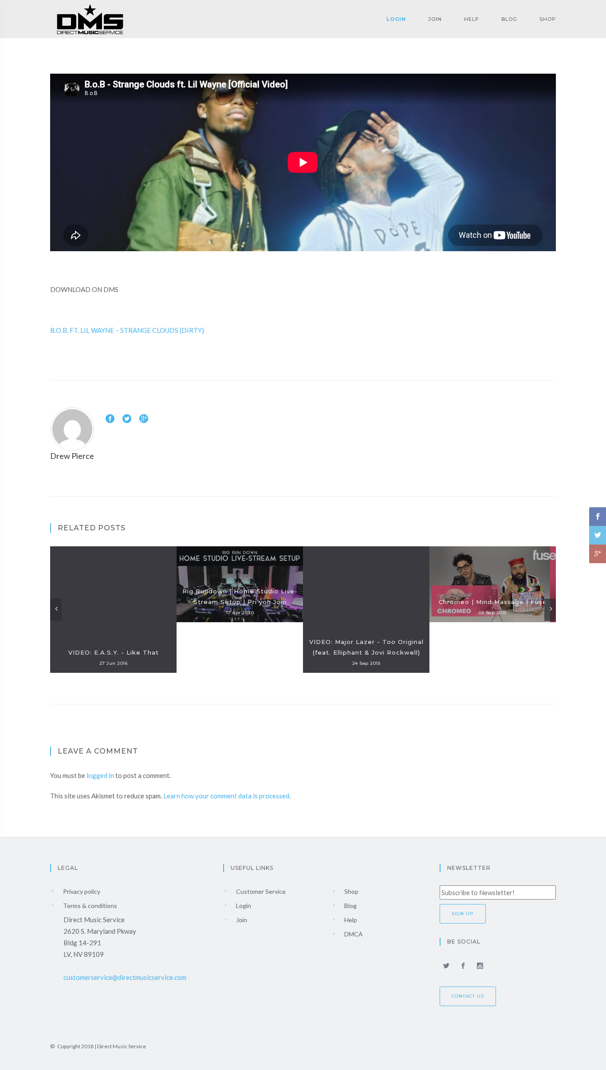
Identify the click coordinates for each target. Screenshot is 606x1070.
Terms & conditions (89, 905)
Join (435, 19)
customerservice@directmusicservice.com (124, 977)
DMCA (353, 934)
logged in (100, 775)
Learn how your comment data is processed (226, 796)
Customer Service (260, 891)
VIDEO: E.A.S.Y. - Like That (113, 652)
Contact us (468, 996)
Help (471, 19)
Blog (509, 19)
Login (396, 19)
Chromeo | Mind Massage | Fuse (493, 601)
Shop (547, 19)
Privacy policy (81, 891)
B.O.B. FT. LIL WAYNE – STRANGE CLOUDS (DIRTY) (127, 330)
